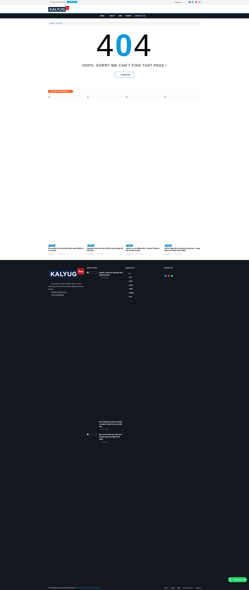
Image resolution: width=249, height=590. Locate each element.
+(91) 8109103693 (57, 295)
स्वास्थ (130, 297)
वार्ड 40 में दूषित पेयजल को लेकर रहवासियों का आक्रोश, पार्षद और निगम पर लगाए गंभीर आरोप (110, 424)
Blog (179, 588)
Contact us (140, 16)
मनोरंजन (131, 281)
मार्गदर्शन (131, 285)
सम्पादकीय (128, 16)
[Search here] (200, 16)
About (112, 16)
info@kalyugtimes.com (59, 292)
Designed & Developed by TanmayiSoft (88, 588)
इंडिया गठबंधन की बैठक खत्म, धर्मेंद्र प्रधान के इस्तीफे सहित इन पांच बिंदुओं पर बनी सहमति (110, 437)
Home (102, 16)
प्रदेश (120, 16)
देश (129, 273)
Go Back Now (125, 74)
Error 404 (59, 23)
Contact (198, 588)
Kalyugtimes (51, 254)
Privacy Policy (188, 588)
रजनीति (130, 289)
